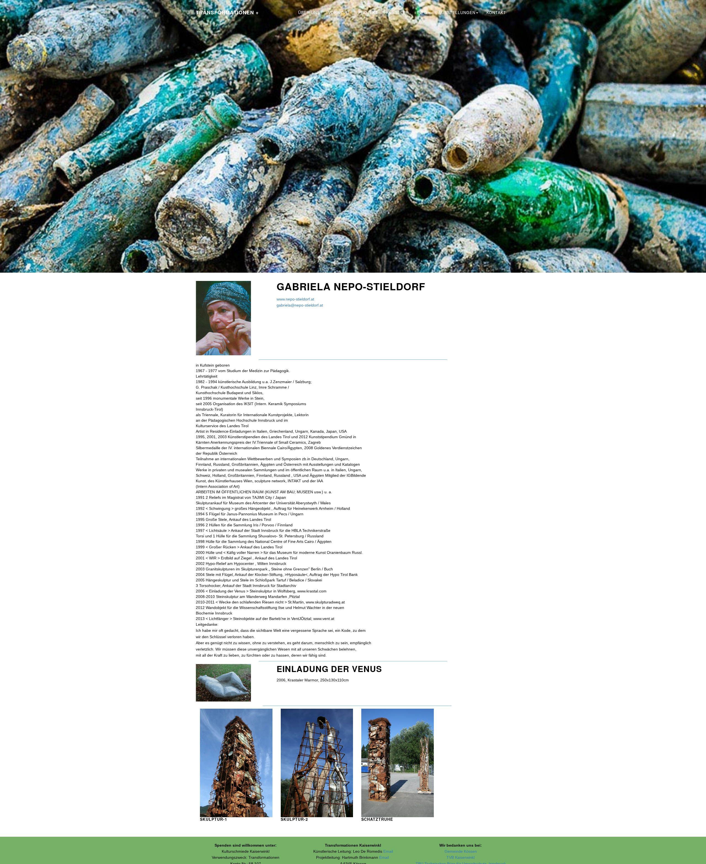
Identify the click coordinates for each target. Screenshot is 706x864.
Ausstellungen (456, 12)
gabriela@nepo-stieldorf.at (300, 305)
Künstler (397, 12)
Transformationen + (227, 12)
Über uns (309, 12)
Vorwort (339, 12)
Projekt (368, 12)
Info (422, 12)
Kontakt (496, 12)
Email (388, 851)
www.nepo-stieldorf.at (295, 299)
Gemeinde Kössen (461, 851)
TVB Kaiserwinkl (460, 857)
